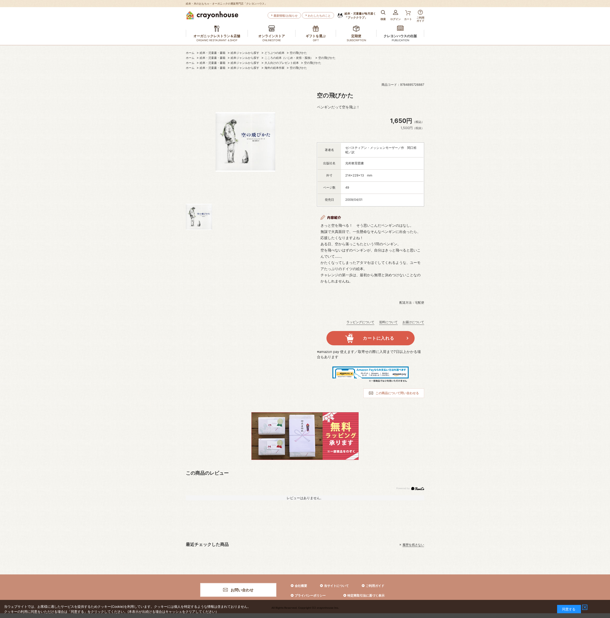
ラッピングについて (360, 322)
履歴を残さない (413, 545)
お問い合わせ (242, 590)
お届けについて (413, 322)
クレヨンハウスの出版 (400, 36)
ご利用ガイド (375, 586)
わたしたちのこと (319, 15)
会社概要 (301, 586)
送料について (388, 322)
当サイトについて (336, 586)
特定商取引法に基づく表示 (366, 595)
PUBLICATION (400, 40)
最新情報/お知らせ (286, 15)
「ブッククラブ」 (360, 15)
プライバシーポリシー (310, 595)
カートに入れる (378, 338)
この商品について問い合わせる (397, 393)
